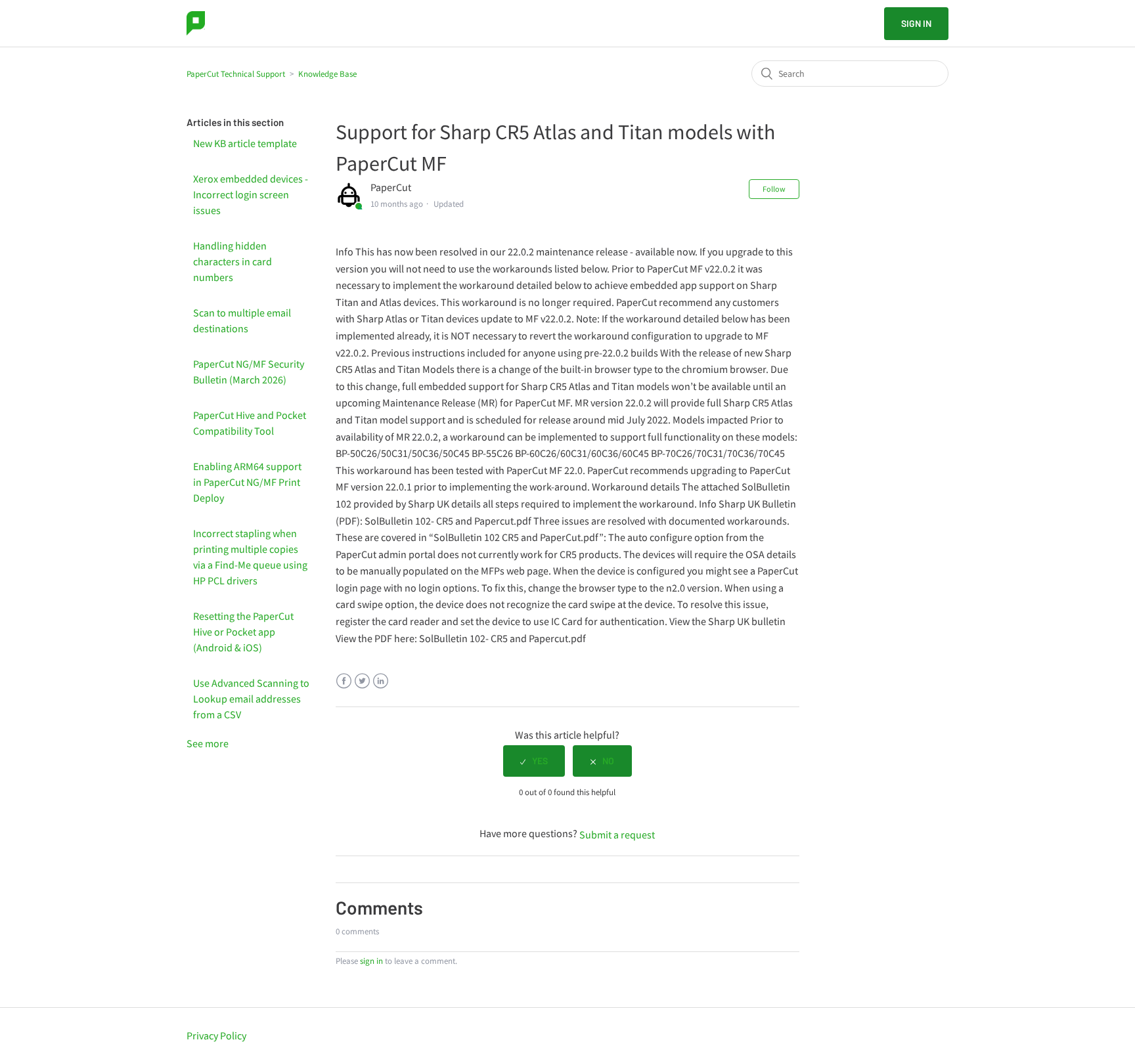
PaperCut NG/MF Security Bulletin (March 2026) (248, 371)
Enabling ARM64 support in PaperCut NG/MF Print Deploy (247, 482)
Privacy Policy (216, 1035)
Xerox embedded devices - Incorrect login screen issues (250, 194)
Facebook (344, 681)
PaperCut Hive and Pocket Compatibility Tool (249, 422)
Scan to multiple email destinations (242, 320)
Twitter (362, 681)
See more (208, 743)
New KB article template (245, 143)
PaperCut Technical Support (236, 73)
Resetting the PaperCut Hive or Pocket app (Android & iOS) (243, 631)
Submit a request (617, 834)
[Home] (196, 23)
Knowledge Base (327, 73)
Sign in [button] (916, 23)
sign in (371, 960)
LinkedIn (380, 681)
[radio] (534, 761)
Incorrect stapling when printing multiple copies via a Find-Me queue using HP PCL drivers (250, 557)
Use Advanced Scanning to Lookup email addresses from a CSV (251, 698)
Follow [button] (774, 189)
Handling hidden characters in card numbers (232, 261)
